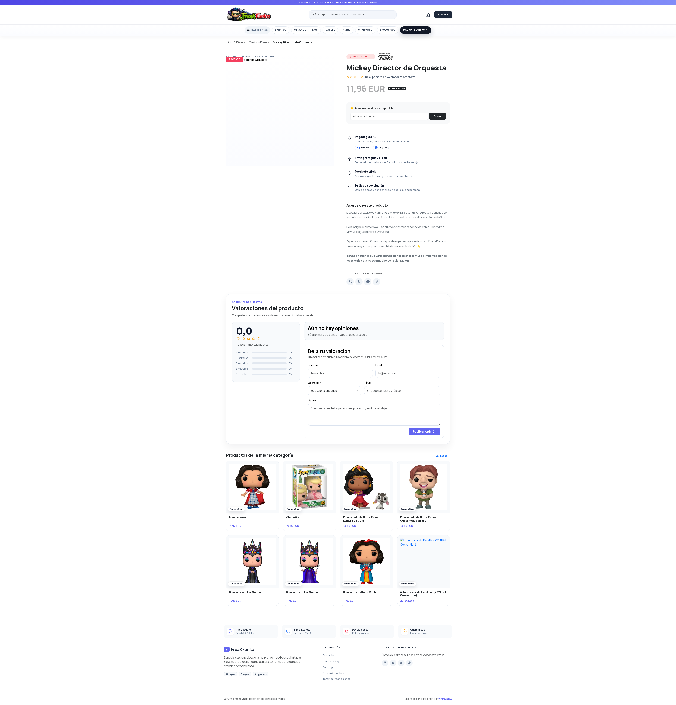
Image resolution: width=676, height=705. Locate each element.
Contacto (328, 655)
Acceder (443, 14)
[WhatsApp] (350, 281)
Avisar (437, 116)
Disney (240, 42)
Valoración (314, 383)
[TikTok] (409, 663)
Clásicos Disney (259, 42)
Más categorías (414, 29)
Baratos (280, 29)
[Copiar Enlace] (376, 281)
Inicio (229, 42)
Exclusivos (387, 29)
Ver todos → (443, 456)
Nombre (313, 365)
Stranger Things (306, 29)
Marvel (330, 29)
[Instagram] (385, 663)
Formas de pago (332, 661)
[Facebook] (367, 281)
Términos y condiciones (336, 679)
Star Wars (365, 29)
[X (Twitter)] (359, 281)
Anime (346, 29)
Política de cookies (333, 673)
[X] (401, 663)
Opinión (312, 400)
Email (378, 365)
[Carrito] (427, 14)
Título (367, 383)
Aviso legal (328, 667)
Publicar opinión (424, 431)
